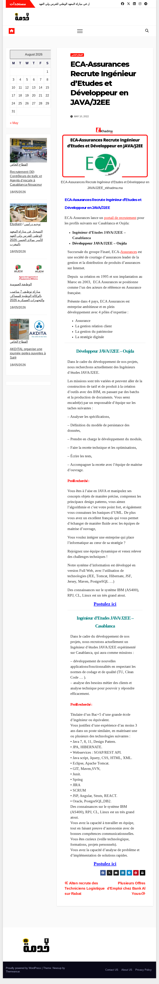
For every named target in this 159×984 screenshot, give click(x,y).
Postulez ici (105, 603)
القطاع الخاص (19, 164)
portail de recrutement (120, 218)
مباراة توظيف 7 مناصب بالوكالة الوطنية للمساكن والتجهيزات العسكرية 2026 (27, 296)
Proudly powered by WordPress (24, 968)
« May (14, 123)
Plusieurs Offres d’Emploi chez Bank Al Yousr (126, 888)
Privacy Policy (143, 969)
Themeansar (13, 971)
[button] (147, 31)
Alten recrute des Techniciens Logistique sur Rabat (85, 888)
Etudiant (16, 224)
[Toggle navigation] (80, 31)
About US (126, 969)
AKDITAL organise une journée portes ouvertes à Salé (28, 353)
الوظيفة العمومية (21, 284)
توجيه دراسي (32, 224)
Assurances (128, 252)
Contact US (111, 969)
